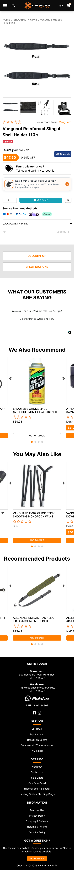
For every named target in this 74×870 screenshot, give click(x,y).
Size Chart (37, 777)
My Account (37, 734)
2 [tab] (35, 442)
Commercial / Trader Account (37, 745)
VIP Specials (63, 154)
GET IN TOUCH (37, 858)
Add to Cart (37, 540)
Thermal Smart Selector (37, 788)
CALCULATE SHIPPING (16, 223)
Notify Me (42, 200)
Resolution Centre (37, 739)
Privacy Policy (37, 815)
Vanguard (65, 122)
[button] (17, 122)
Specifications (37, 266)
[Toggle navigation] (5, 5)
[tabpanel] (37, 397)
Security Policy (37, 832)
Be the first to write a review (37, 318)
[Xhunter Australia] (37, 5)
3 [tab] (39, 442)
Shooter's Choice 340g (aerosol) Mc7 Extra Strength (36, 410)
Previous (10, 378)
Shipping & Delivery (37, 821)
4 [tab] (42, 442)
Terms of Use (37, 810)
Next (63, 378)
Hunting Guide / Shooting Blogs (37, 794)
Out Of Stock (37, 435)
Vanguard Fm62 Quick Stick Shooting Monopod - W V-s (34, 514)
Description (37, 256)
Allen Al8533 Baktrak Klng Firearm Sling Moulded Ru (33, 619)
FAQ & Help (37, 750)
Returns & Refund (37, 826)
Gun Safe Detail (37, 783)
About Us (37, 766)
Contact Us (37, 772)
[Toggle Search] (13, 5)
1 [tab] (32, 442)
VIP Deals (37, 728)
